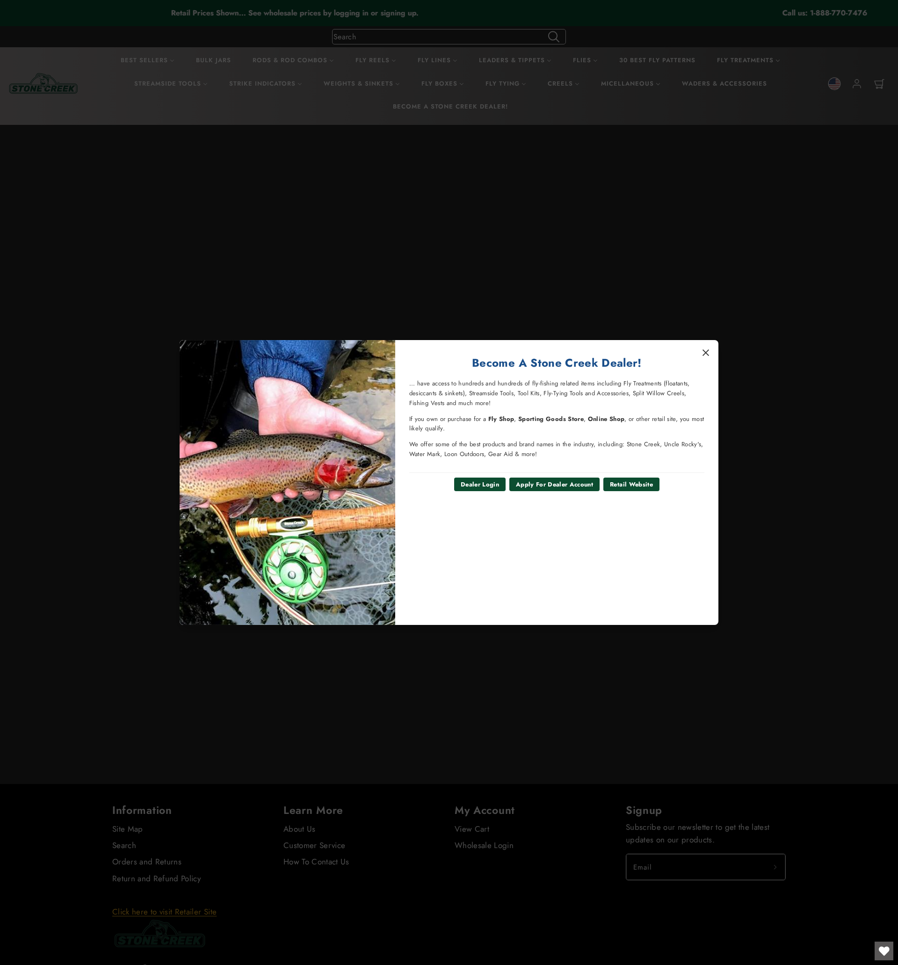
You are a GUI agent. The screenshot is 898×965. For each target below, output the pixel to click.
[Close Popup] (705, 352)
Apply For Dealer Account (554, 484)
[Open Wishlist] (884, 951)
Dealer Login (480, 484)
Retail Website (631, 484)
